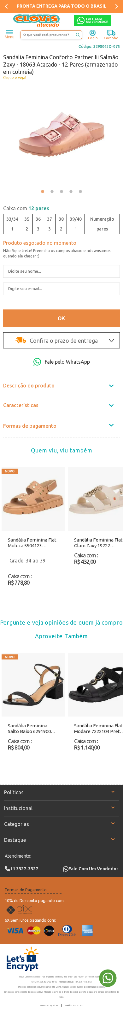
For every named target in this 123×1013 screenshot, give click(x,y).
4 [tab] (71, 191)
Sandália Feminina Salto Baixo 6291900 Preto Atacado (29, 728)
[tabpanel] (61, 134)
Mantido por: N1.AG (74, 1005)
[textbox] (51, 35)
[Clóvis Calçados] (37, 21)
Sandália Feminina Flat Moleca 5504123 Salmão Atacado (32, 543)
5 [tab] (80, 191)
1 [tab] (42, 191)
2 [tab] (52, 191)
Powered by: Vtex (49, 1005)
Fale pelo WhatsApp (67, 362)
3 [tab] (61, 191)
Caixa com (26, 208)
